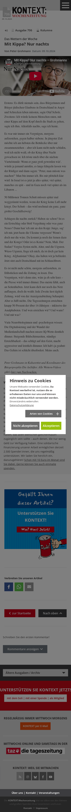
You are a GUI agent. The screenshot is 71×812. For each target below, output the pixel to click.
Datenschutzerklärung (22, 405)
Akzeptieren (51, 426)
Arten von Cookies (41, 413)
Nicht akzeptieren (25, 426)
